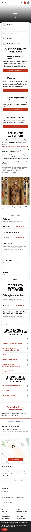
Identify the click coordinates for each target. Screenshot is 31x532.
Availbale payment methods (15, 70)
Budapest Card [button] (7, 371)
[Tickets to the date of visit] (26, 386)
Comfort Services (6, 516)
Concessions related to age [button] (12, 343)
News (3, 509)
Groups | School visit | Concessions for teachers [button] (11, 349)
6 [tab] (17, 215)
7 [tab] (18, 215)
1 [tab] (11, 215)
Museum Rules (5, 518)
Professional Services (21, 511)
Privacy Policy (19, 516)
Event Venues (5, 500)
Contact (18, 509)
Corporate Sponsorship (7, 502)
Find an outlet (15, 126)
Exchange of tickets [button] (9, 395)
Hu (21, 2)
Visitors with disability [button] (10, 360)
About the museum (21, 518)
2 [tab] (12, 215)
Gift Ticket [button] (5, 390)
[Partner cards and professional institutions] (26, 365)
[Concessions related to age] (26, 343)
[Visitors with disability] (26, 360)
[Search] (25, 2)
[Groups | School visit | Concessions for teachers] (26, 348)
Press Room (4, 513)
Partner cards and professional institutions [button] (11, 365)
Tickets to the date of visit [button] (11, 386)
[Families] (26, 355)
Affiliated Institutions (21, 513)
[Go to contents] (15, 17)
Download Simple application (15, 109)
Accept (4, 529)
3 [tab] (13, 215)
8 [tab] (19, 215)
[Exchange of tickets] (26, 396)
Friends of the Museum (7, 497)
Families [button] (5, 355)
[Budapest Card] (26, 371)
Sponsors (18, 500)
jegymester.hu (15, 90)
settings (13, 526)
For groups (4, 511)
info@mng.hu (8, 434)
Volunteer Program (21, 497)
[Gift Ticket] (26, 391)
